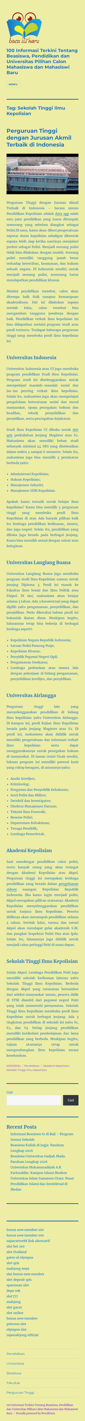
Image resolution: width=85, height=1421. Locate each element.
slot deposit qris (19, 1280)
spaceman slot (18, 1285)
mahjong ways (18, 1268)
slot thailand (16, 1252)
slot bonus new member (25, 1274)
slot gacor (14, 1307)
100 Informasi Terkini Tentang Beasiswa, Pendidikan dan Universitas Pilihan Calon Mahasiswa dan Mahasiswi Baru (42, 61)
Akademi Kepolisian (56, 1065)
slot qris (13, 1263)
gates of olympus (20, 1257)
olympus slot (17, 1329)
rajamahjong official (22, 1335)
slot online (15, 1313)
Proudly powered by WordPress (35, 1413)
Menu (13, 84)
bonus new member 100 (25, 1230)
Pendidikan (32, 1065)
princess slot (16, 1324)
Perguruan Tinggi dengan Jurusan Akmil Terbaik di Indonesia (39, 137)
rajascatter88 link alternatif (28, 1241)
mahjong (14, 1302)
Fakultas (13, 1383)
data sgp (62, 214)
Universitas (15, 1363)
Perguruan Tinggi (20, 1392)
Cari (10, 1092)
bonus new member (22, 1318)
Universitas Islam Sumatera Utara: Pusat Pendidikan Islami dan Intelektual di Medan (42, 1183)
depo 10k (13, 1291)
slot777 (12, 1296)
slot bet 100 (16, 1246)
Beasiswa (14, 1373)
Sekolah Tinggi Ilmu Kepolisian (27, 1069)
